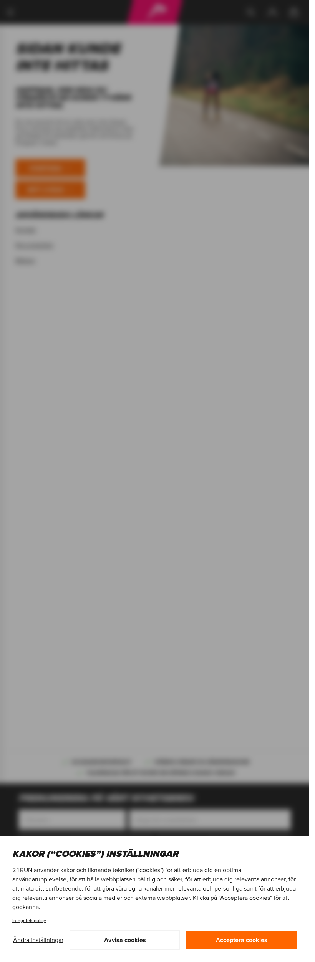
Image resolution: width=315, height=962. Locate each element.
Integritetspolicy (29, 920)
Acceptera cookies (241, 939)
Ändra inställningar (38, 939)
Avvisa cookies (125, 939)
